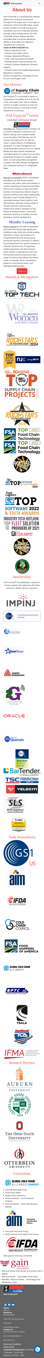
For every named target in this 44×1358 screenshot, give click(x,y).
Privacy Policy (9, 1347)
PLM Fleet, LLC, (10, 129)
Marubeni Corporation (13, 177)
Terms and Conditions (12, 1344)
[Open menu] (39, 3)
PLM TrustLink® (16, 3)
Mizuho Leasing (10, 226)
